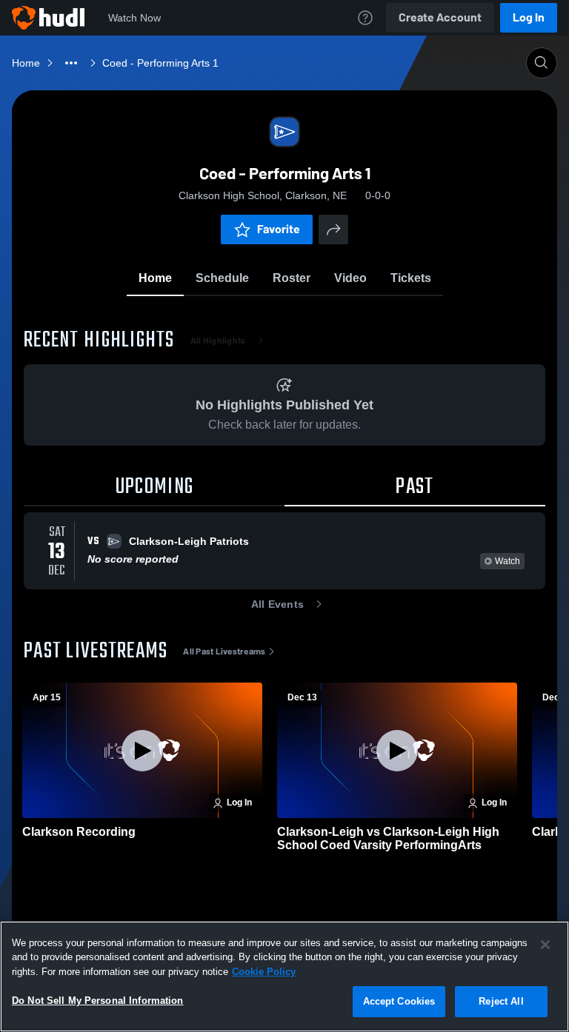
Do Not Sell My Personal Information (98, 1000)
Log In (529, 17)
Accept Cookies (399, 1001)
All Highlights (218, 340)
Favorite (278, 229)
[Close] (545, 944)
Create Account (440, 17)
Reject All (501, 1001)
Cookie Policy (264, 971)
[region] (284, 976)
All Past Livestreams (224, 651)
